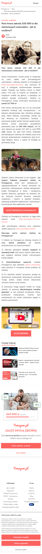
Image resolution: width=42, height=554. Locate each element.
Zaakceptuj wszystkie (21, 537)
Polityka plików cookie (10, 504)
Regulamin (10, 491)
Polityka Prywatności (10, 493)
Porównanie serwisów (10, 502)
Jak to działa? (21, 453)
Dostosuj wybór (21, 549)
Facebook (4, 473)
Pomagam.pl (5, 9)
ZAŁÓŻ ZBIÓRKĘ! (21, 333)
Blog (13, 9)
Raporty (31, 491)
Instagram (17, 473)
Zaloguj (35, 3)
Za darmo (31, 493)
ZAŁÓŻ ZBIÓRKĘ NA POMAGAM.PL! (21, 210)
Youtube (38, 473)
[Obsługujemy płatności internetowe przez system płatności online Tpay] (31, 504)
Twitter (11, 473)
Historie (5, 20)
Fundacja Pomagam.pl (31, 502)
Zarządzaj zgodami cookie (10, 507)
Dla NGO (31, 499)
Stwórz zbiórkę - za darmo (21, 446)
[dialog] (21, 533)
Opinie (31, 488)
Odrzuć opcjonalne (21, 543)
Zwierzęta (12, 20)
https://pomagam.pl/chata (12, 85)
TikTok (31, 473)
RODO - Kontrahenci (10, 496)
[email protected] (32, 265)
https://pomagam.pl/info (25, 229)
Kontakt (10, 499)
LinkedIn (24, 473)
